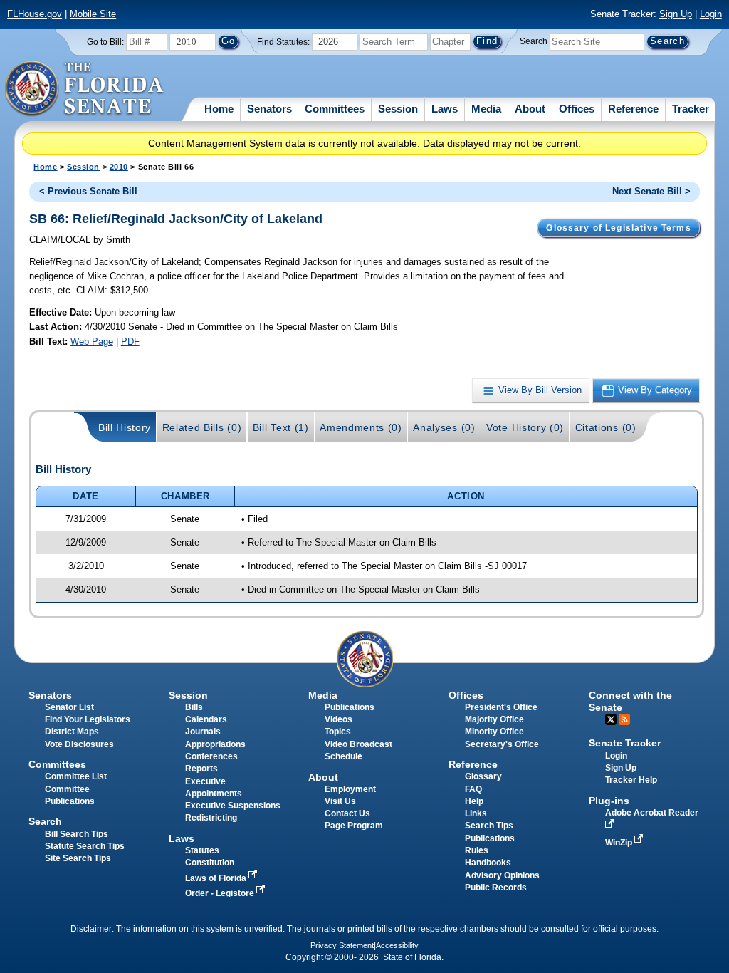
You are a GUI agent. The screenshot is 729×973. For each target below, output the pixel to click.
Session (398, 109)
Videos (338, 719)
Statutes (202, 850)
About (530, 109)
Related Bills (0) (202, 427)
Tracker (690, 109)
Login (711, 14)
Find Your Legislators (87, 719)
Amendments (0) (361, 427)
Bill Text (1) (281, 427)
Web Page (91, 341)
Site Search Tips (78, 858)
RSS (624, 719)
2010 (119, 166)
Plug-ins (609, 800)
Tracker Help (631, 780)
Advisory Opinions (502, 875)
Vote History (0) (525, 427)
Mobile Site (93, 14)
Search (533, 41)
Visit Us (340, 801)
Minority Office (494, 731)
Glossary (483, 776)
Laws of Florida (216, 878)
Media (486, 109)
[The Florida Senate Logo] (85, 89)
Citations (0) (605, 427)
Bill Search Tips (76, 834)
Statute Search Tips (85, 846)
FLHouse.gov (34, 14)
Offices (576, 109)
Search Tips (489, 825)
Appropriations (215, 744)
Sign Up (675, 14)
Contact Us (347, 813)
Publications (349, 707)
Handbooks (488, 862)
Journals (203, 731)
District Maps (72, 731)
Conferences (211, 756)
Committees (334, 109)
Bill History (124, 427)
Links (476, 813)
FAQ (473, 789)
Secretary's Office (502, 744)
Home (219, 109)
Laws (444, 109)
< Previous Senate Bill (88, 191)
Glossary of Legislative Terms (618, 228)
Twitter (611, 719)
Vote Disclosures (79, 744)
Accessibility (397, 945)
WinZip (619, 842)
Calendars (206, 719)
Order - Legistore (220, 893)
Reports (201, 768)
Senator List (69, 707)
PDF (130, 341)
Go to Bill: (105, 42)
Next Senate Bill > (651, 191)
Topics (338, 731)
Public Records (496, 887)
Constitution (209, 862)
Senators (269, 109)
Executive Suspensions (232, 805)
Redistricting (211, 817)
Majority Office (494, 719)
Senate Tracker (625, 743)
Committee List (76, 776)
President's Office (501, 707)
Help (474, 801)
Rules (476, 850)
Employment (350, 789)
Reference (633, 109)
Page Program (354, 825)
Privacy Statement (342, 945)
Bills (194, 707)
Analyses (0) (444, 427)
